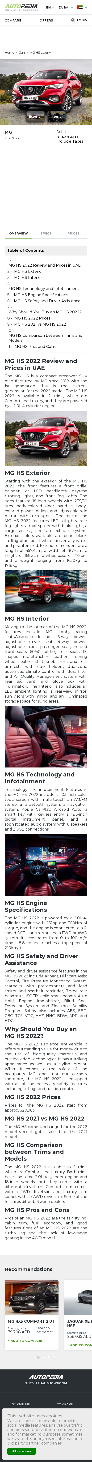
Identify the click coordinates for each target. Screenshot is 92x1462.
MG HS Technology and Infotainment (43, 288)
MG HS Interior (28, 277)
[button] (9, 92)
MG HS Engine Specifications (41, 295)
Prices (73, 233)
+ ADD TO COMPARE (25, 1341)
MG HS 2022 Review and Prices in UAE (44, 265)
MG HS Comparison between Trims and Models (45, 338)
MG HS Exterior (28, 271)
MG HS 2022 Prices (32, 318)
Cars (22, 52)
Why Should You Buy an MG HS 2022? (45, 312)
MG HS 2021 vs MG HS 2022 (40, 324)
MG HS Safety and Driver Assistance (47, 301)
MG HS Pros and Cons (35, 346)
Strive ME (21, 1404)
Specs (46, 233)
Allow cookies (21, 1451)
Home (9, 52)
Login (82, 20)
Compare (13, 20)
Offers (46, 20)
